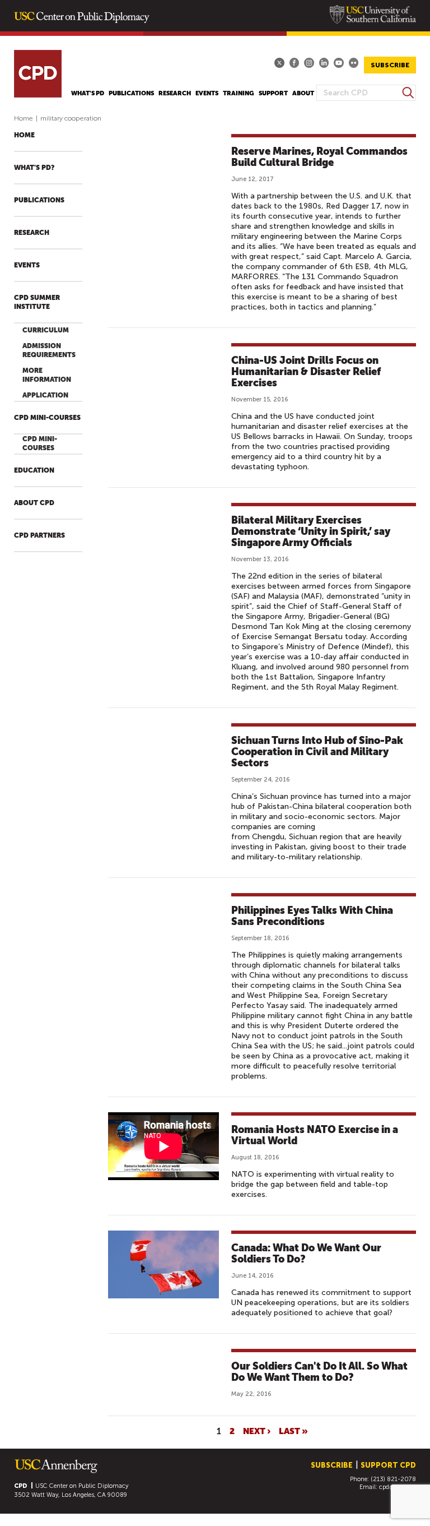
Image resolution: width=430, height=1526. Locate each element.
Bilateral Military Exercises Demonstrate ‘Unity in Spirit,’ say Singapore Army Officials (310, 531)
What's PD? (34, 168)
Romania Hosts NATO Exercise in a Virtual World (314, 1134)
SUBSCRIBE (390, 65)
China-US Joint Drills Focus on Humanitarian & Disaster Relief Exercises (306, 371)
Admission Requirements (49, 350)
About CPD (34, 503)
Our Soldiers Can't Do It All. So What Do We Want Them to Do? (319, 1371)
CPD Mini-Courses (47, 418)
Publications (131, 93)
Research (174, 93)
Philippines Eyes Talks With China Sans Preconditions (312, 915)
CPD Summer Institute (37, 302)
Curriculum (45, 330)
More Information (46, 375)
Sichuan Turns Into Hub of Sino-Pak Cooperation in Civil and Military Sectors (317, 751)
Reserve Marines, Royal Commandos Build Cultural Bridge (319, 156)
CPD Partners (39, 535)
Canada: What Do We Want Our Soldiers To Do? (306, 1253)
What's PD (87, 93)
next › (256, 1431)
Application (45, 395)
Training (238, 93)
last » (293, 1431)
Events (206, 93)
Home (23, 118)
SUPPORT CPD (388, 1465)
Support (273, 93)
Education (34, 470)
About (303, 93)
